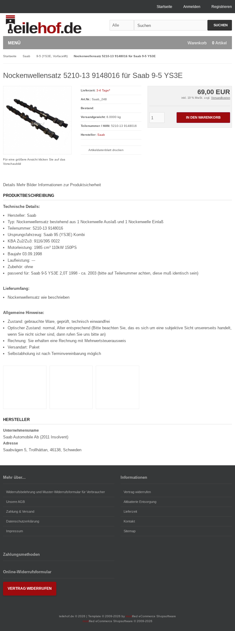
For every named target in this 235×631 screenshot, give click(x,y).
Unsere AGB (15, 502)
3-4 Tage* (103, 90)
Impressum (14, 531)
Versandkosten (220, 97)
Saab (101, 134)
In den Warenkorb (203, 117)
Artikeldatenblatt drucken (106, 150)
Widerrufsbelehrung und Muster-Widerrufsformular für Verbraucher (55, 492)
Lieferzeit (130, 511)
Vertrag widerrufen (137, 492)
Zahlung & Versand (20, 511)
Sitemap (130, 531)
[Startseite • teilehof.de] (43, 24)
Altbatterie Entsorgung (140, 502)
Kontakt (129, 521)
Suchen (219, 25)
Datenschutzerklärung (22, 521)
